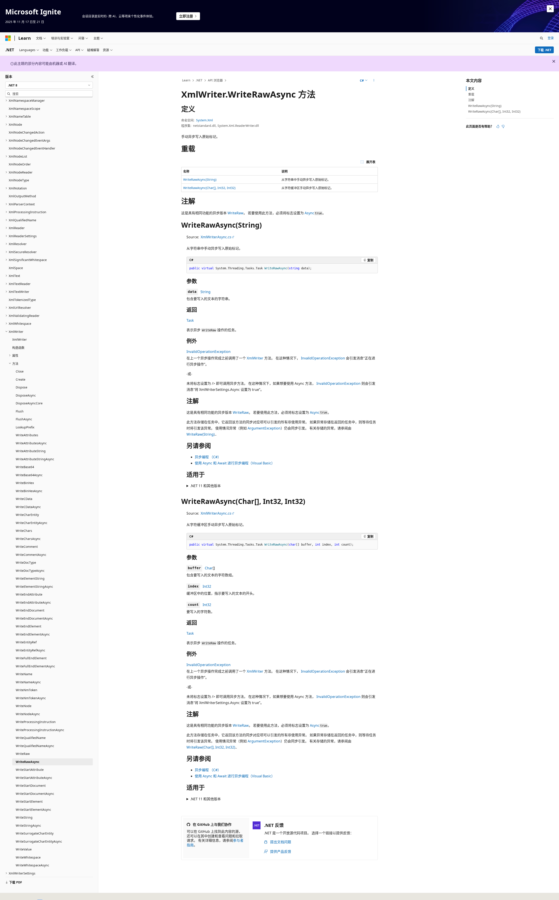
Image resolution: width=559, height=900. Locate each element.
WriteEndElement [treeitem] (28, 626)
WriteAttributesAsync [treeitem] (31, 443)
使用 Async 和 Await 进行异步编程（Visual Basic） (235, 463)
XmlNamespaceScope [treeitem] (24, 108)
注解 (471, 100)
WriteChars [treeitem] (24, 531)
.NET (199, 80)
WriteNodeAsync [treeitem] (28, 714)
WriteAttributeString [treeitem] (31, 451)
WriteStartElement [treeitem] (29, 801)
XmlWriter (255, 358)
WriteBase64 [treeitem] (25, 467)
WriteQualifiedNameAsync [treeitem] (35, 746)
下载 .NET (544, 50)
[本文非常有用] (497, 126)
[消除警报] (550, 8)
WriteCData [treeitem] (24, 499)
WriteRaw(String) (200, 434)
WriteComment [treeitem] (27, 546)
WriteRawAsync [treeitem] (27, 762)
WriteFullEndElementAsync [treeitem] (35, 666)
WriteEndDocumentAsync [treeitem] (34, 618)
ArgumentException (264, 428)
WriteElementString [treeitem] (30, 578)
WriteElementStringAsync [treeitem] (34, 586)
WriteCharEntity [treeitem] (27, 515)
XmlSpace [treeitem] (16, 268)
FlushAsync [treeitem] (24, 419)
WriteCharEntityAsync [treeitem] (31, 523)
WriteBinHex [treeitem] (25, 483)
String (205, 291)
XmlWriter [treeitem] (19, 339)
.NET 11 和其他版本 (205, 485)
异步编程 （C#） (208, 457)
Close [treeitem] (20, 371)
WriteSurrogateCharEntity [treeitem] (34, 833)
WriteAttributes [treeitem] (27, 435)
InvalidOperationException (208, 351)
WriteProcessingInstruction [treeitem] (36, 722)
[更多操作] (374, 80)
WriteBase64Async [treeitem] (29, 475)
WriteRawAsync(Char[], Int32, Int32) (209, 188)
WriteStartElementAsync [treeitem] (33, 809)
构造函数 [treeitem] (18, 347)
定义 (471, 88)
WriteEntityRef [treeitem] (26, 642)
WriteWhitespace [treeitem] (28, 857)
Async (309, 213)
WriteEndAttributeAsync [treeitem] (33, 602)
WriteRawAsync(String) (199, 179)
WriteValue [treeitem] (24, 849)
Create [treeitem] (20, 379)
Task (190, 320)
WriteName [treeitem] (24, 674)
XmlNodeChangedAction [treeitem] (27, 132)
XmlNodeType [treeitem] (19, 180)
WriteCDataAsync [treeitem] (28, 507)
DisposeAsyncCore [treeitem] (29, 403)
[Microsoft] (8, 38)
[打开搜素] (541, 38)
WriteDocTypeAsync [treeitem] (30, 571)
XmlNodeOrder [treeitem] (20, 164)
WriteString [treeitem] (24, 817)
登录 (551, 38)
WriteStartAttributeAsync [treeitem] (34, 778)
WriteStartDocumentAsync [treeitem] (35, 794)
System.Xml (204, 120)
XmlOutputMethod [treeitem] (22, 196)
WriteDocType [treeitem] (26, 562)
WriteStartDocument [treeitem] (31, 785)
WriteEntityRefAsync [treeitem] (30, 650)
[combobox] (49, 85)
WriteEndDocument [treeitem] (30, 610)
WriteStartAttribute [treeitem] (30, 770)
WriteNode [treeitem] (23, 706)
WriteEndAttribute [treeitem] (29, 594)
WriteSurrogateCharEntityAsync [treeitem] (39, 841)
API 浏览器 (215, 80)
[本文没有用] (503, 126)
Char (209, 568)
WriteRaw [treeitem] (23, 754)
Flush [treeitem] (20, 411)
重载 (471, 94)
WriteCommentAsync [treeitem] (31, 555)
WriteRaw (235, 213)
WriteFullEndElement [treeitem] (31, 658)
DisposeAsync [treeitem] (26, 395)
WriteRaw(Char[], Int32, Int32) (210, 747)
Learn (186, 80)
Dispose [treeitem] (21, 387)
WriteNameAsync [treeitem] (28, 682)
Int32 (207, 586)
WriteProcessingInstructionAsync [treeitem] (40, 730)
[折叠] (92, 76)
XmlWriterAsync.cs (216, 237)
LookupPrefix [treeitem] (25, 427)
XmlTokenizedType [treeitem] (22, 300)
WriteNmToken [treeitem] (26, 690)
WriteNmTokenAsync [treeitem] (31, 698)
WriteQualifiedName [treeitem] (31, 738)
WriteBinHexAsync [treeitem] (29, 491)
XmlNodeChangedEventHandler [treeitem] (32, 148)
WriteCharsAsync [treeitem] (28, 539)
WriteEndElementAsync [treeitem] (33, 634)
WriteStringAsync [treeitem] (28, 825)
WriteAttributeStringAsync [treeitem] (35, 459)
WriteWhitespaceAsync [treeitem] (32, 865)
